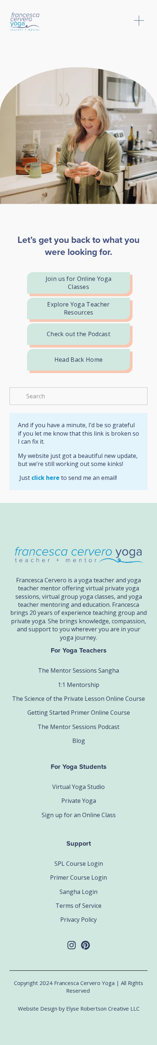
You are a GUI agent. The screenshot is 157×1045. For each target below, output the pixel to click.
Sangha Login (78, 892)
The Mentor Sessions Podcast (78, 727)
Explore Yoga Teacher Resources (78, 308)
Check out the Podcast (78, 334)
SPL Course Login (78, 864)
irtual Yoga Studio (80, 787)
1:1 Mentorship (78, 685)
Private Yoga (78, 801)
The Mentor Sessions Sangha (78, 670)
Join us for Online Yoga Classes (78, 283)
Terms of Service (78, 906)
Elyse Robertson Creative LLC (102, 1008)
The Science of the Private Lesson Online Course (78, 699)
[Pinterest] (85, 945)
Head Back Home (78, 360)
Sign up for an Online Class (79, 815)
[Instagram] (71, 945)
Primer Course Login (78, 877)
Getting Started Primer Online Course (78, 712)
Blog (78, 741)
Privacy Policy (78, 920)
